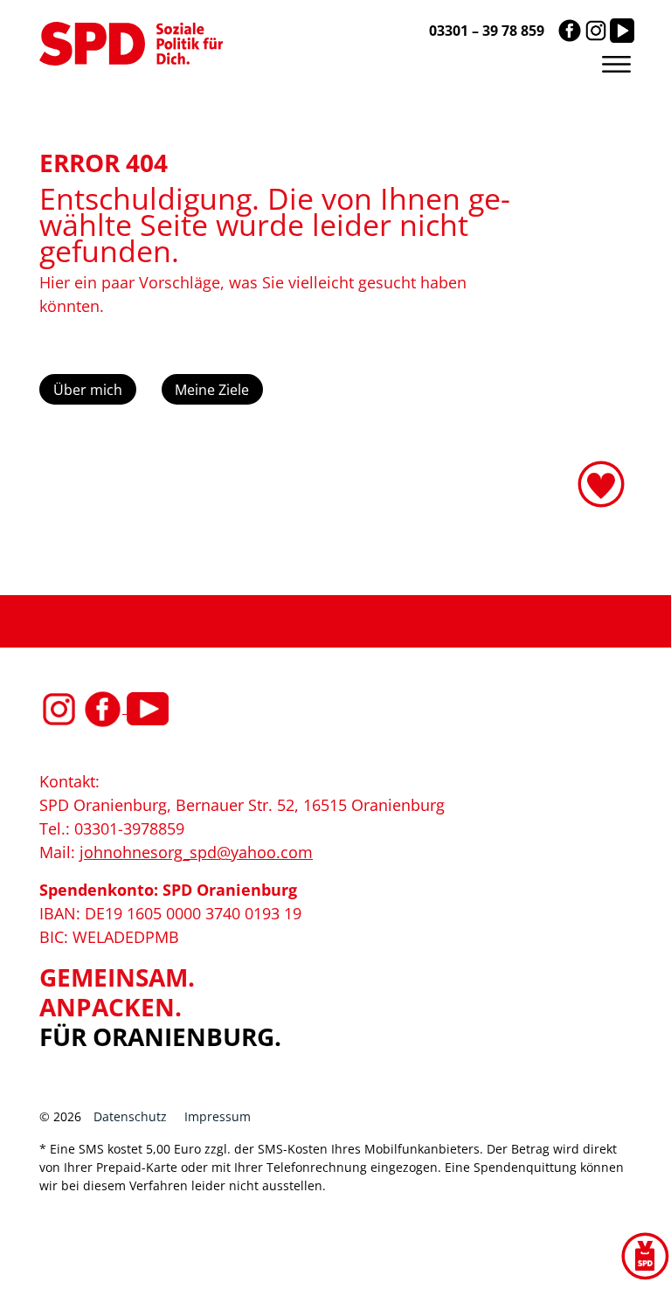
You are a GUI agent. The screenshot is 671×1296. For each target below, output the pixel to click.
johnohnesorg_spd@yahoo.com (196, 852)
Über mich (87, 389)
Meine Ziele (212, 389)
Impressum (217, 1116)
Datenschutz (130, 1116)
